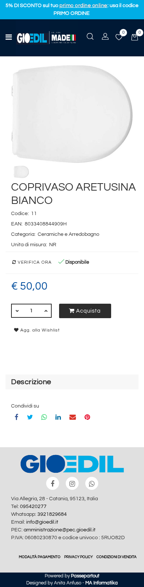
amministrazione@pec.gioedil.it (60, 529)
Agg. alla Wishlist (39, 330)
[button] (72, 113)
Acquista (88, 311)
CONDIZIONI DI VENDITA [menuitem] (116, 557)
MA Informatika (101, 583)
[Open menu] (9, 38)
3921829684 (52, 514)
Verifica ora (34, 262)
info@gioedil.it (42, 522)
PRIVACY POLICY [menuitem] (78, 557)
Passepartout (85, 575)
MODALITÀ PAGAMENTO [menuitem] (40, 557)
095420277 (33, 506)
